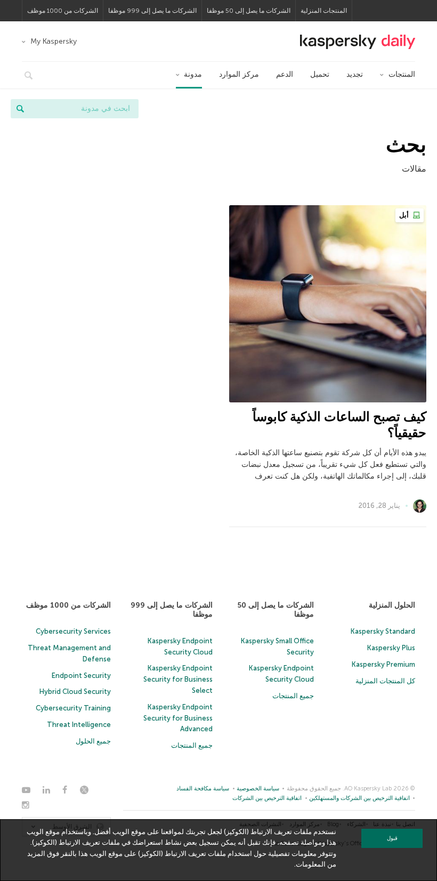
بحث (20, 108)
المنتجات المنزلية (324, 10)
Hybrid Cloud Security (75, 692)
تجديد (354, 74)
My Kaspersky (53, 41)
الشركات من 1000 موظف (62, 10)
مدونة (193, 74)
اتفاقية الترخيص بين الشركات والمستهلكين (359, 798)
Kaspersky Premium (383, 664)
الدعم (284, 74)
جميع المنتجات (293, 696)
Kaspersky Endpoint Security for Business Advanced (178, 718)
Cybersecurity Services (73, 631)
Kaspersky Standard (383, 631)
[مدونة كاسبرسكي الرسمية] (357, 42)
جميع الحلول (93, 741)
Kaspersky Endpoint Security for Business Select (178, 679)
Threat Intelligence (79, 725)
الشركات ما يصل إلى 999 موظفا (152, 10)
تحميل (319, 74)
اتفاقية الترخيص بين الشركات (267, 798)
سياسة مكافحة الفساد (202, 788)
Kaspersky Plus (391, 648)
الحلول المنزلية (392, 605)
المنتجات (402, 74)
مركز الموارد (239, 74)
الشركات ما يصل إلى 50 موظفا (248, 10)
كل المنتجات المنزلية (385, 681)
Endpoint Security (81, 676)
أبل (404, 215)
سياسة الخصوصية (258, 788)
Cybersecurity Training (73, 708)
